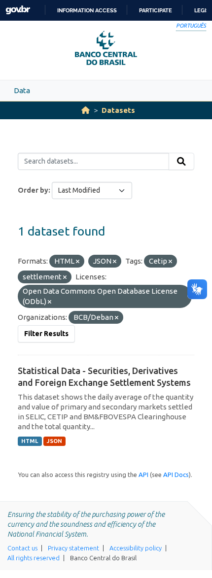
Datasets (118, 110)
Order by (33, 190)
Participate (155, 10)
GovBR (17, 10)
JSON (54, 441)
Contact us (22, 547)
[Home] (85, 110)
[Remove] (77, 262)
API (143, 474)
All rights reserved (33, 557)
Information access (87, 10)
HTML (29, 441)
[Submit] (181, 161)
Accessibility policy (135, 547)
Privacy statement (73, 547)
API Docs (176, 474)
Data (22, 90)
